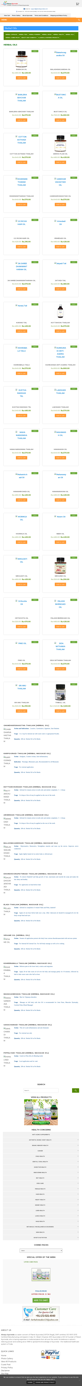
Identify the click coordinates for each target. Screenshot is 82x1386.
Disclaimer (5, 1371)
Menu (4, 20)
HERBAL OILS (70, 34)
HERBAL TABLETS (58, 34)
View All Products (8, 1362)
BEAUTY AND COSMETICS (28, 37)
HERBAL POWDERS (34, 34)
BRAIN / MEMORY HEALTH (40, 1145)
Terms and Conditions (41, 15)
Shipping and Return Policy (58, 15)
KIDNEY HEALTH (40, 1205)
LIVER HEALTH (40, 1210)
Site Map (4, 1374)
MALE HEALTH (40, 1221)
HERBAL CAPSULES (11, 34)
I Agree (29, 1382)
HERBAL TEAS (23, 34)
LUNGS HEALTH (40, 1216)
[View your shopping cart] (77, 4)
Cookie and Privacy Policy (45, 1382)
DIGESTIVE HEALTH (40, 1167)
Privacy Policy (7, 1368)
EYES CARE (40, 1183)
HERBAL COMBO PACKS (13, 37)
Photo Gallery (16, 15)
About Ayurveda (27, 15)
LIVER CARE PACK (31, 1262)
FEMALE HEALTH (40, 1189)
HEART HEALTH (40, 1199)
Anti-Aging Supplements (41, 1134)
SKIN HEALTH (40, 1232)
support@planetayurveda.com (39, 8)
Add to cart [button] (21, 78)
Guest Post (6, 1365)
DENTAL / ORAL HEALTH (40, 1162)
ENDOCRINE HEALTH (40, 1172)
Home (3, 1356)
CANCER (40, 1151)
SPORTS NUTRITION (40, 1237)
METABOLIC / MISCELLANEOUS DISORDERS (40, 1227)
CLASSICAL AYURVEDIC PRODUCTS (48, 37)
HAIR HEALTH (40, 1194)
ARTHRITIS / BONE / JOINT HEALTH (40, 1140)
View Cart (7, 15)
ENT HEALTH (40, 1178)
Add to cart (41, 1300)
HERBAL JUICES (46, 34)
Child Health (40, 1156)
